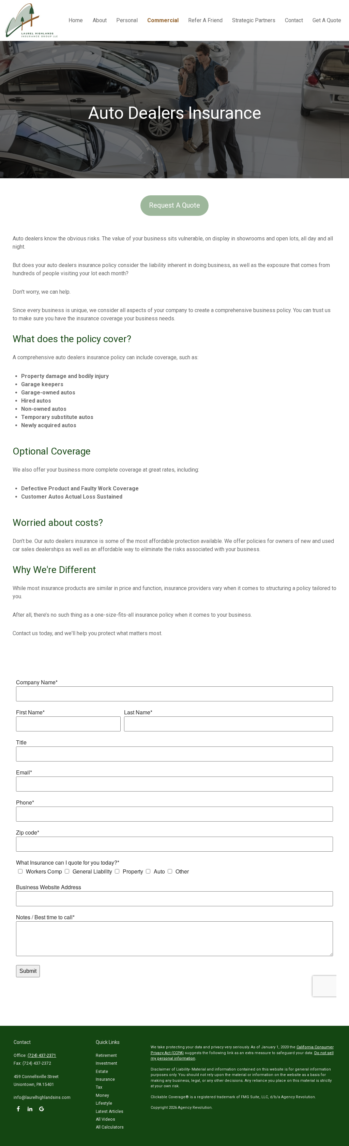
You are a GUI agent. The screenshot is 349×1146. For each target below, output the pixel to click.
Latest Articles (109, 1111)
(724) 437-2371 (42, 1055)
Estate (102, 1071)
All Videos (105, 1119)
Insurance (105, 1079)
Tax (99, 1087)
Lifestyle (104, 1103)
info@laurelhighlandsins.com (42, 1097)
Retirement (106, 1055)
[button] (76, 20)
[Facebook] (18, 1109)
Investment (106, 1063)
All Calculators (110, 1127)
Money (102, 1095)
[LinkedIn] (29, 1109)
